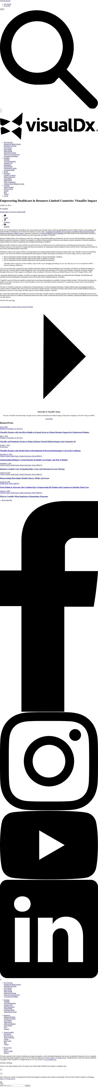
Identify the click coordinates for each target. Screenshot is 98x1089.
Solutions (6, 158)
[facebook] (49, 711)
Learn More (49, 419)
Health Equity (4, 212)
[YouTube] (49, 879)
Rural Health (8, 149)
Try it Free (7, 6)
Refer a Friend (8, 1051)
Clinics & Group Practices (12, 154)
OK (1, 1082)
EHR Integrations (9, 1007)
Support (6, 1053)
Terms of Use (62, 1058)
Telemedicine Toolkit (10, 168)
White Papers (8, 180)
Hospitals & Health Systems (12, 144)
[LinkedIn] (49, 977)
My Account (7, 1048)
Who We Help (8, 142)
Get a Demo (7, 4)
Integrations (7, 165)
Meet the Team (8, 189)
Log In (6, 196)
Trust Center (7, 1041)
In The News (13, 212)
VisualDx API (8, 163)
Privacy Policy (50, 1058)
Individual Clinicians (10, 146)
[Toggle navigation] (1, 110)
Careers (6, 191)
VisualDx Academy (10, 175)
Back (2, 9)
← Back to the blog (6, 500)
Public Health (8, 151)
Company (7, 185)
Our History (7, 1034)
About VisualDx (9, 187)
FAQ (5, 1027)
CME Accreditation (10, 182)
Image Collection (9, 1037)
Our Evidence (8, 1025)
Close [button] (1, 1084)
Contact (6, 194)
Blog (5, 192)
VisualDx (7, 160)
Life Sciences (8, 147)
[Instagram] (49, 810)
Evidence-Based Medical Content (14, 184)
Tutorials (6, 1029)
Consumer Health (9, 170)
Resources (7, 173)
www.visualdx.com (50, 1059)
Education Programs (10, 153)
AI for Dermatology (10, 161)
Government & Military (11, 156)
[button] (5, 1)
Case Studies (8, 179)
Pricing (6, 172)
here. (13, 300)
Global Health (8, 166)
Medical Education (9, 177)
